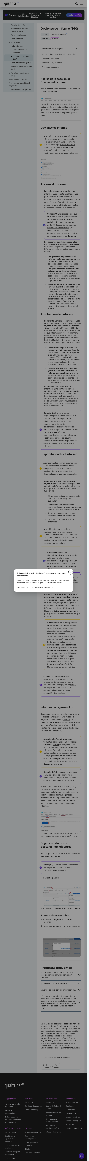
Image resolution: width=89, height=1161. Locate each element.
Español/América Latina (41, 587)
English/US (21, 587)
